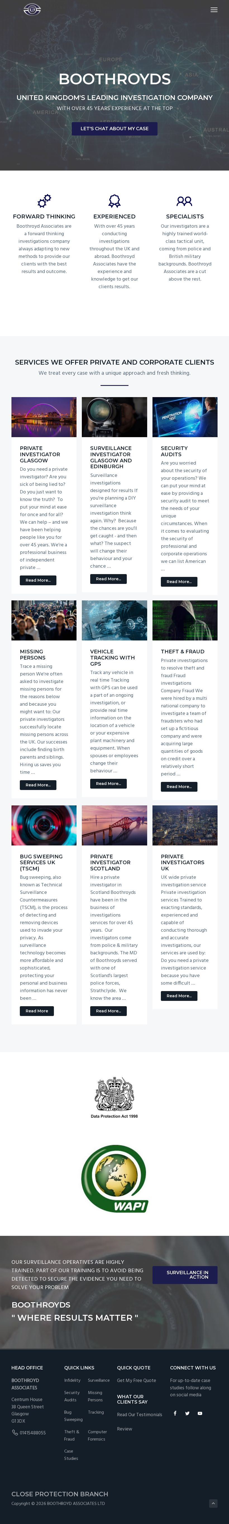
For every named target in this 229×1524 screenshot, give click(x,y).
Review (124, 1429)
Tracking (96, 1412)
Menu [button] (207, 9)
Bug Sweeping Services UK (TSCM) (41, 863)
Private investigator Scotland (110, 863)
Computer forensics (97, 1436)
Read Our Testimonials (139, 1415)
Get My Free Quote (136, 1381)
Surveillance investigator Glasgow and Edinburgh (111, 457)
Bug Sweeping (73, 1416)
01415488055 (33, 1433)
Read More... (41, 581)
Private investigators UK (182, 863)
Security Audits (174, 451)
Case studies (71, 1455)
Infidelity (72, 1380)
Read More (40, 1012)
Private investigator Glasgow (40, 454)
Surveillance (99, 1380)
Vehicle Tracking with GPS (112, 658)
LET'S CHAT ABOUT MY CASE (115, 128)
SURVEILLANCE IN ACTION (188, 1275)
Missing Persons (33, 655)
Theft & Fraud (182, 652)
